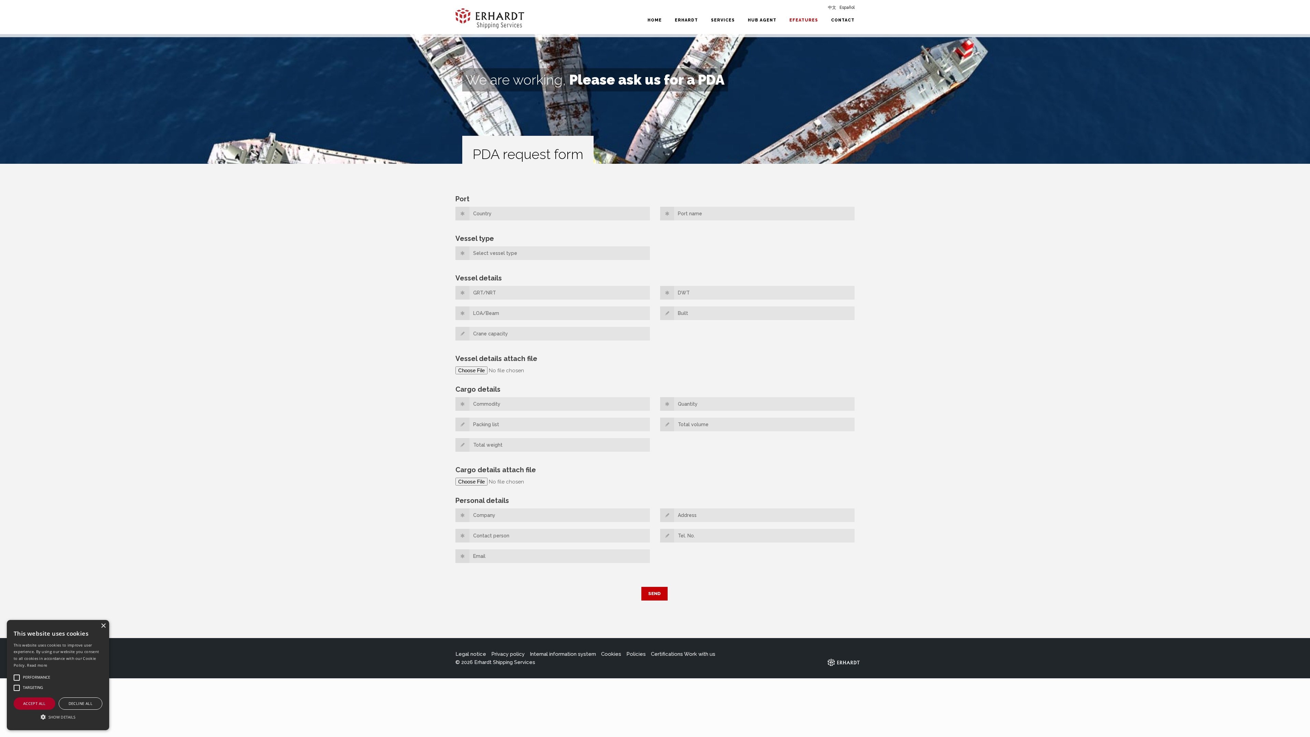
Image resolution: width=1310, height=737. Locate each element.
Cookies (611, 654)
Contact (843, 20)
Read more (37, 665)
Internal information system (563, 654)
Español (847, 7)
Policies (636, 654)
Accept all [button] (34, 703)
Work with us (699, 654)
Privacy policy (508, 654)
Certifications (667, 654)
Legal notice (470, 654)
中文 (832, 7)
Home (654, 20)
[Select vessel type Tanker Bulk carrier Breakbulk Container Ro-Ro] (552, 255)
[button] (58, 717)
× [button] (103, 625)
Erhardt (686, 20)
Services (723, 20)
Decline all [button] (80, 703)
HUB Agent (762, 20)
